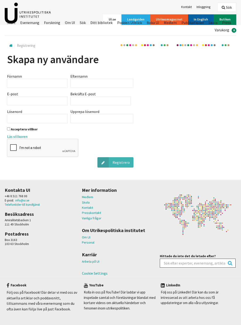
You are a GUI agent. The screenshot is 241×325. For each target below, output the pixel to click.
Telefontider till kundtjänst (22, 205)
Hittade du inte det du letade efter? (188, 256)
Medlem (87, 197)
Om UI (86, 237)
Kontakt (87, 207)
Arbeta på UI (90, 261)
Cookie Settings (95, 273)
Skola (86, 202)
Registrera (121, 162)
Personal (88, 242)
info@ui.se (22, 200)
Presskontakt (91, 213)
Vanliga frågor (91, 218)
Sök (228, 7)
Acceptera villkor (24, 129)
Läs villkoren (17, 136)
